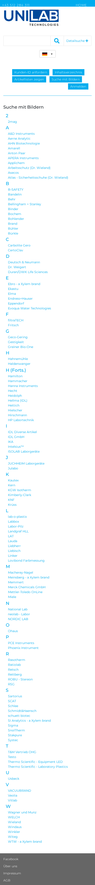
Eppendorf (16, 303)
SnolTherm (16, 730)
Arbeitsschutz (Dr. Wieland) (29, 168)
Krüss (12, 505)
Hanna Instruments (23, 386)
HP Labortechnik (21, 420)
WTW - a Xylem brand (25, 842)
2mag (12, 122)
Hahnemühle (18, 359)
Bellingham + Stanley (24, 204)
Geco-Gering (18, 337)
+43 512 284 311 (16, 5)
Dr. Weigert (17, 267)
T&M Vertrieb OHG (22, 752)
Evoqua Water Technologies (29, 308)
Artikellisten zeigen (29, 79)
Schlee (13, 706)
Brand (12, 224)
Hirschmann (17, 415)
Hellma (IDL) (17, 400)
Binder (13, 209)
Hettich (13, 405)
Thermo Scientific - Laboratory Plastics (38, 767)
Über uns (10, 866)
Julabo (13, 468)
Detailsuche (76, 41)
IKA (10, 442)
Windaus (15, 827)
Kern (11, 485)
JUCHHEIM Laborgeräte (26, 463)
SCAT (12, 701)
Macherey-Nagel (20, 572)
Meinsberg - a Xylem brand (28, 577)
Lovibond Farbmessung (26, 561)
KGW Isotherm (19, 490)
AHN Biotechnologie (24, 143)
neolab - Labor (19, 614)
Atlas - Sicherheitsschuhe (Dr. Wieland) (38, 178)
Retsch (13, 670)
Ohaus (13, 631)
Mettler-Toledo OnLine (25, 592)
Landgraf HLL (18, 531)
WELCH (14, 817)
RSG (11, 684)
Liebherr (14, 546)
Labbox (13, 522)
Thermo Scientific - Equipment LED (35, 762)
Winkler (14, 832)
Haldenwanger (19, 364)
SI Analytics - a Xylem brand (29, 721)
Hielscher (15, 410)
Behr (11, 199)
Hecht (12, 391)
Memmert (16, 582)
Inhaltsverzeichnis (68, 72)
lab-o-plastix (17, 517)
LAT (11, 536)
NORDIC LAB (18, 619)
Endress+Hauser (20, 299)
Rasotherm (16, 660)
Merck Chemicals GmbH (27, 587)
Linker (12, 556)
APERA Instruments (23, 158)
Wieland (14, 822)
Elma (12, 294)
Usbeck (13, 779)
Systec (13, 740)
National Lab (17, 609)
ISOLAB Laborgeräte (24, 451)
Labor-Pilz (15, 526)
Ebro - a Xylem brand (24, 284)
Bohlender (16, 219)
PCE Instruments (21, 643)
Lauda (12, 541)
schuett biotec (19, 716)
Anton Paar (16, 153)
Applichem (16, 163)
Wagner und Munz (22, 812)
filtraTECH (15, 320)
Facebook (10, 859)
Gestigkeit (16, 342)
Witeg (13, 837)
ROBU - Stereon (20, 679)
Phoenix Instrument (23, 648)
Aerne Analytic (19, 139)
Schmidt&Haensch (22, 711)
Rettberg (15, 674)
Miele (12, 597)
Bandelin (15, 194)
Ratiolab (14, 665)
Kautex (13, 480)
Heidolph (15, 396)
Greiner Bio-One (20, 347)
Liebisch (14, 551)
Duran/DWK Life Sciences (28, 272)
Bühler (13, 229)
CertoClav (15, 250)
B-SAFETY (15, 189)
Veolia (12, 795)
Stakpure (15, 735)
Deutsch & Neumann (24, 262)
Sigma (13, 725)
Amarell (14, 148)
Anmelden (78, 86)
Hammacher (17, 381)
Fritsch (13, 325)
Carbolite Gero (19, 245)
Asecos (13, 173)
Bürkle (13, 233)
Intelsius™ (16, 447)
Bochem (14, 214)
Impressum (12, 873)
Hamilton (15, 376)
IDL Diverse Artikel (22, 432)
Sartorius (15, 696)
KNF (11, 500)
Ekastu (13, 289)
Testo (12, 757)
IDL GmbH (16, 437)
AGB (6, 880)
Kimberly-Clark (19, 495)
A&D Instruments (21, 134)
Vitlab (12, 800)
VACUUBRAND (19, 791)
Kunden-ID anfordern (30, 72)
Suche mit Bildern (66, 79)
